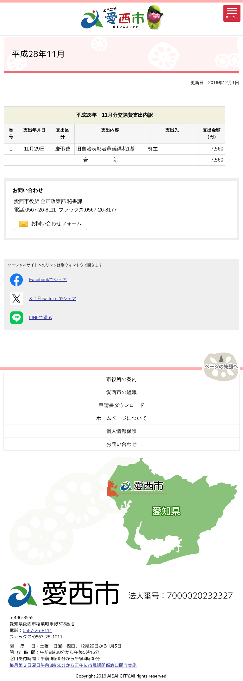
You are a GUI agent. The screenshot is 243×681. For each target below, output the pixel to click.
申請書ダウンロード (121, 405)
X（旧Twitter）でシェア (52, 298)
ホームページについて (121, 418)
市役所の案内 (121, 379)
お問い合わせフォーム (56, 223)
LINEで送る (40, 317)
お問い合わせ (121, 444)
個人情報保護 (121, 431)
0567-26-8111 (37, 630)
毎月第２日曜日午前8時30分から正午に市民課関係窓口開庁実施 (73, 665)
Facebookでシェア (48, 279)
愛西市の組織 (121, 392)
